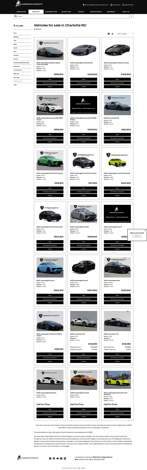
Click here (137, 236)
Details (50, 86)
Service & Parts (96, 11)
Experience (111, 11)
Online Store (66, 11)
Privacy (78, 468)
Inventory (36, 11)
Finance (81, 11)
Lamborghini (21, 11)
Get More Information (50, 83)
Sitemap (83, 468)
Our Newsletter (51, 11)
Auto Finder (54, 425)
